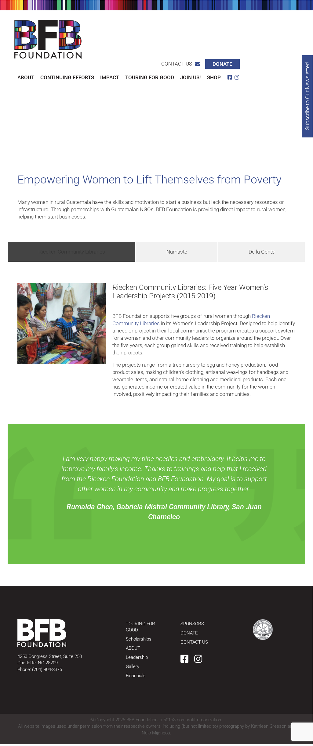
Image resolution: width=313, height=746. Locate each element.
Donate (222, 64)
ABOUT (133, 648)
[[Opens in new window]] (263, 629)
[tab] (71, 252)
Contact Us (176, 64)
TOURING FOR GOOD (140, 627)
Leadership (137, 657)
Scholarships (138, 639)
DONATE (189, 633)
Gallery (132, 666)
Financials (136, 675)
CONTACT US (194, 642)
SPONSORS (192, 624)
